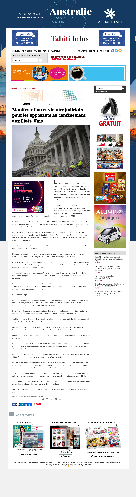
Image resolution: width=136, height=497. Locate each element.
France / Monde (41, 51)
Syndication (73, 466)
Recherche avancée (101, 91)
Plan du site (63, 466)
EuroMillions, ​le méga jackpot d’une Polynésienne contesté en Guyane (109, 259)
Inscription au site (83, 466)
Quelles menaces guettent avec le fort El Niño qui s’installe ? (109, 285)
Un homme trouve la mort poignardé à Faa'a (106, 277)
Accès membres (54, 466)
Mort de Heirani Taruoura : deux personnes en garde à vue (108, 293)
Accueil (16, 51)
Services (93, 51)
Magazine (55, 51)
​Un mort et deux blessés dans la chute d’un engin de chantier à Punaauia (108, 268)
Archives (104, 51)
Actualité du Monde (28, 88)
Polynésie (27, 51)
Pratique (82, 51)
